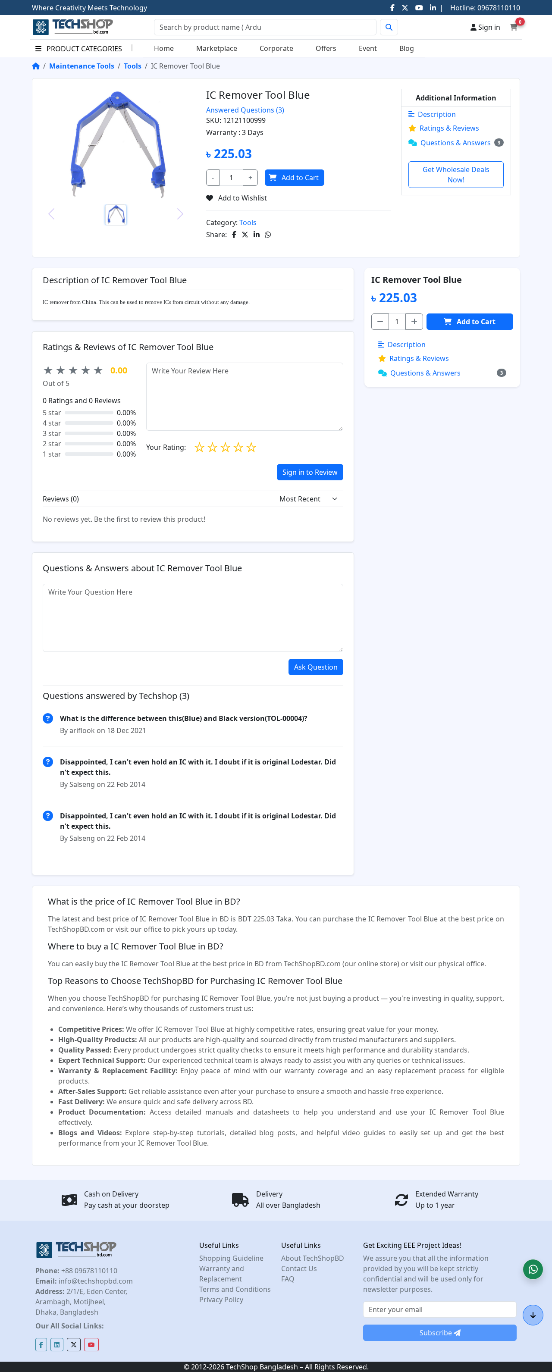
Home (164, 48)
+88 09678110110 (88, 1270)
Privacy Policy (221, 1299)
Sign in (488, 27)
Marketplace (216, 48)
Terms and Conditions (235, 1289)
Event (368, 48)
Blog (406, 48)
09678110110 (498, 8)
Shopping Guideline (231, 1258)
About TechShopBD (312, 1258)
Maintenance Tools (81, 66)
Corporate (276, 48)
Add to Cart (300, 177)
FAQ (288, 1279)
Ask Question (316, 667)
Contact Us (299, 1268)
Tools (132, 66)
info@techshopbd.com (95, 1281)
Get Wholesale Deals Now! (456, 175)
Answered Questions (245, 110)
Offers (326, 48)
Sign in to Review (310, 472)
